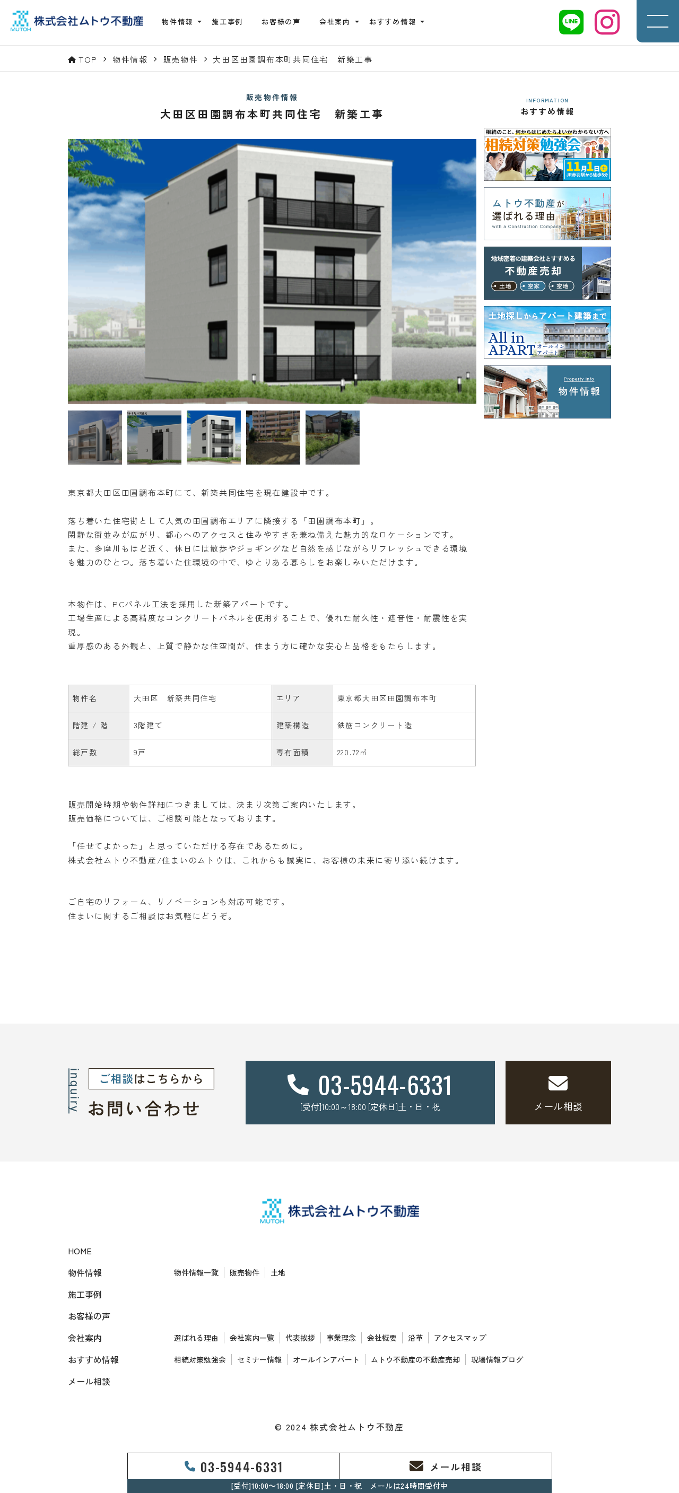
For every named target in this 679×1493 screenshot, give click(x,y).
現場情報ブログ (497, 1359)
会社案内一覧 (252, 1337)
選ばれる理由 (196, 1337)
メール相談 (89, 1381)
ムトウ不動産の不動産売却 (415, 1359)
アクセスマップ (460, 1337)
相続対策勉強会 (200, 1359)
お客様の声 (281, 21)
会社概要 (382, 1337)
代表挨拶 (300, 1337)
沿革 (415, 1337)
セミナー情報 (259, 1359)
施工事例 (227, 21)
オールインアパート (326, 1359)
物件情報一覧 (196, 1272)
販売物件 (244, 1272)
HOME (80, 1250)
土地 (278, 1272)
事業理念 (341, 1337)
